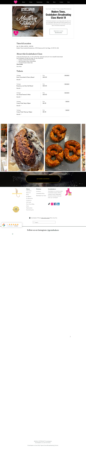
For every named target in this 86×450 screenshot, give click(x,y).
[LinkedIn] (58, 204)
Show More (19, 66)
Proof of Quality (30, 209)
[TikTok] (49, 204)
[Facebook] (82, 214)
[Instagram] (82, 217)
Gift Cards (28, 202)
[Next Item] (83, 147)
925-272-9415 (45, 218)
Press (27, 206)
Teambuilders (29, 208)
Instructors (28, 190)
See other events (58, 32)
